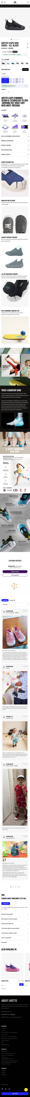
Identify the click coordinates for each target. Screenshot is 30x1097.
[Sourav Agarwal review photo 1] (15, 632)
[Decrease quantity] (3, 92)
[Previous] (1, 6)
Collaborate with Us (5, 1044)
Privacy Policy (4, 1034)
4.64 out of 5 (18, 566)
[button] (4, 48)
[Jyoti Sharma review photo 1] (15, 736)
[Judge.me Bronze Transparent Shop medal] (14, 586)
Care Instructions (6, 150)
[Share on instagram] (27, 43)
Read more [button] (14, 876)
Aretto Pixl (5, 981)
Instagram (3, 1070)
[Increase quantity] (8, 92)
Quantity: (3, 89)
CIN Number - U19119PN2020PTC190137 (7, 1058)
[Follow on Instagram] (2, 1089)
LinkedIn (3, 1072)
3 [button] (15, 887)
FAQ (2, 1042)
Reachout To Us (4, 1051)
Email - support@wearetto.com (8, 1053)
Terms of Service (5, 1040)
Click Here (13, 1014)
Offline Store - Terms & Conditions (9, 1036)
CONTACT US (5, 903)
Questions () (12, 600)
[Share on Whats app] (27, 47)
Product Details (6, 154)
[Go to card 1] (10, 379)
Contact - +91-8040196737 (7, 1055)
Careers (3, 1030)
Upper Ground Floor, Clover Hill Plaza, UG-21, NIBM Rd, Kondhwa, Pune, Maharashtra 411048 (9, 1062)
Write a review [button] (15, 571)
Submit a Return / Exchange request (9, 1032)
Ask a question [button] (15, 575)
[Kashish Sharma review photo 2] (4, 859)
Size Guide (25, 69)
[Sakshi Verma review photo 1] (15, 797)
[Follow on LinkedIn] (6, 1089)
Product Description (7, 141)
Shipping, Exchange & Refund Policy (9, 1038)
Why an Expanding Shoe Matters (10, 136)
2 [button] (13, 887)
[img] (9, 611)
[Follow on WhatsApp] (9, 1089)
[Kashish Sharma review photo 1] (15, 849)
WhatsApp (3, 1074)
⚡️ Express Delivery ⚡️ (15, 6)
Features (3, 110)
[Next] (28, 6)
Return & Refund (6, 145)
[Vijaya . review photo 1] (15, 688)
